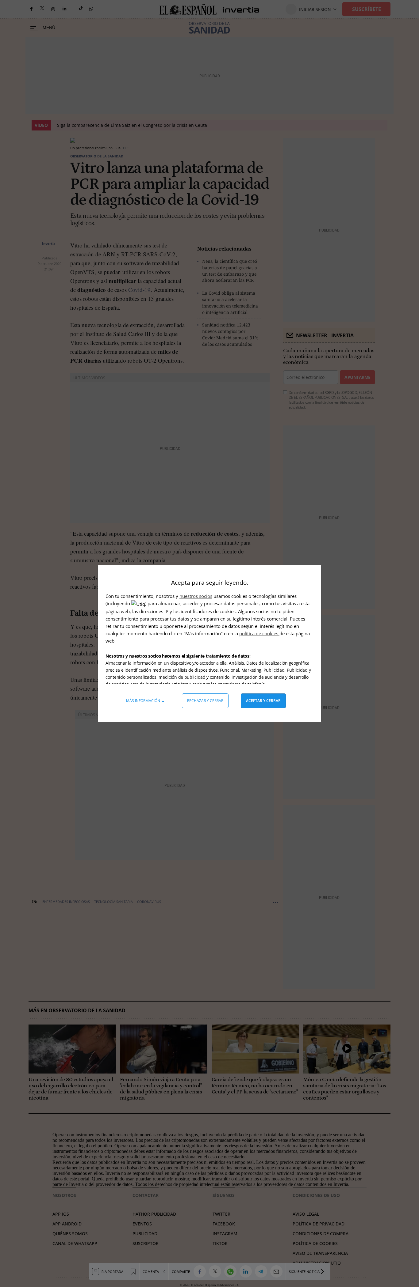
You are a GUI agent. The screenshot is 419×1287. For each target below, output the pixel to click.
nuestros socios (195, 596)
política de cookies (259, 633)
